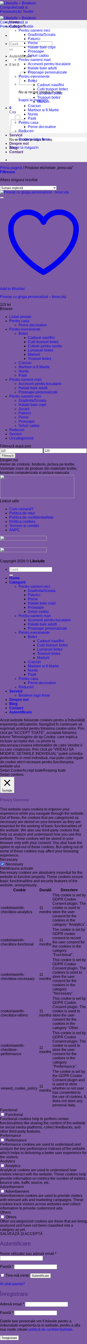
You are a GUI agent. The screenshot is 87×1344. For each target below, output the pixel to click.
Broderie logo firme (34, 139)
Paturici (34, 39)
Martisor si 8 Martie (43, 110)
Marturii (43, 102)
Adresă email (12, 1304)
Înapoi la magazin (24, 147)
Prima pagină (11, 168)
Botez (23, 333)
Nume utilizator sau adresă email (28, 1254)
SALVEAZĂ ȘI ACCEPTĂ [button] (21, 1234)
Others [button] (5, 1212)
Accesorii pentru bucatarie (49, 64)
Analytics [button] (7, 1161)
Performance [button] (10, 1136)
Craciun (34, 106)
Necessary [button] (9, 859)
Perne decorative (42, 127)
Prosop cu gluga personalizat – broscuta (33, 297)
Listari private (20, 317)
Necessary (14, 864)
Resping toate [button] (54, 770)
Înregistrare (9, 1338)
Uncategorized (21, 438)
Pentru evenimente (24, 329)
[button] (20, 56)
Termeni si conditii (24, 526)
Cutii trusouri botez (52, 89)
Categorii (17, 26)
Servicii (15, 135)
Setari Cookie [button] (11, 770)
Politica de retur (22, 513)
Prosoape (36, 51)
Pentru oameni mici (34, 30)
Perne (33, 43)
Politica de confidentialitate (31, 517)
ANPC (14, 530)
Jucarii (24, 409)
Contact (16, 152)
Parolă (6, 1267)
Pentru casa (28, 123)
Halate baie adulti (42, 68)
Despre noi (19, 143)
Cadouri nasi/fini (50, 85)
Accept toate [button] (33, 770)
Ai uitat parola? (12, 1284)
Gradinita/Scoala (41, 35)
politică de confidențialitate (50, 1329)
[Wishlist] (2, 197)
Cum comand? (21, 509)
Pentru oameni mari (35, 60)
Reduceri (26, 131)
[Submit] (11, 49)
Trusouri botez (49, 97)
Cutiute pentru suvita (45, 346)
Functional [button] (8, 1110)
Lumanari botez (50, 93)
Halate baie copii (42, 47)
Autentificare (40, 1275)
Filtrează (7, 455)
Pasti (32, 118)
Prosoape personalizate (47, 72)
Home (14, 22)
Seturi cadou (38, 55)
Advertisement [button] (12, 1187)
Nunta (33, 114)
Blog (13, 148)
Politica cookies (22, 521)
